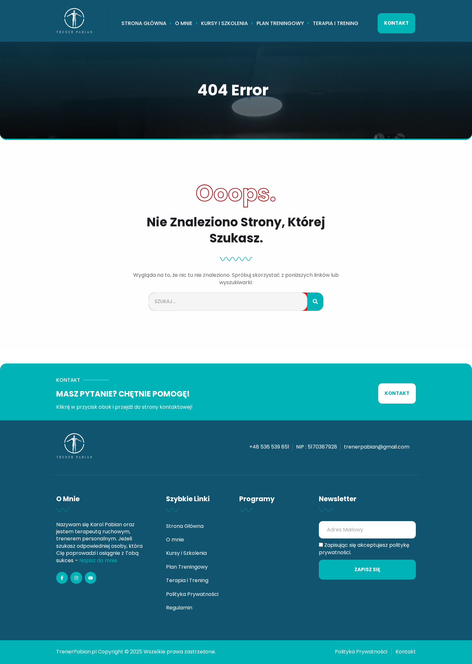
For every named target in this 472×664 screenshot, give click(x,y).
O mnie (183, 23)
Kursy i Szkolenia (224, 23)
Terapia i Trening (335, 23)
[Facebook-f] (62, 577)
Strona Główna (143, 23)
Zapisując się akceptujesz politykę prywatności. (364, 548)
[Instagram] (76, 577)
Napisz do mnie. (98, 560)
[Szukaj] (315, 302)
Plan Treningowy (280, 23)
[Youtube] (90, 577)
